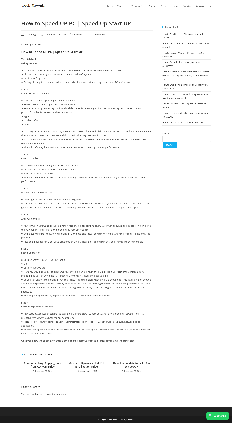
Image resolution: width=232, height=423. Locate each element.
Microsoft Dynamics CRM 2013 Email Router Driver (87, 364)
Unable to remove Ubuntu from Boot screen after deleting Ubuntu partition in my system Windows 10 (185, 75)
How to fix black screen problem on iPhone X (183, 122)
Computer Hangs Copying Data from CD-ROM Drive (42, 364)
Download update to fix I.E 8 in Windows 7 (131, 364)
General (78, 34)
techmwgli (31, 34)
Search (165, 133)
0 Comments (98, 34)
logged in (40, 393)
